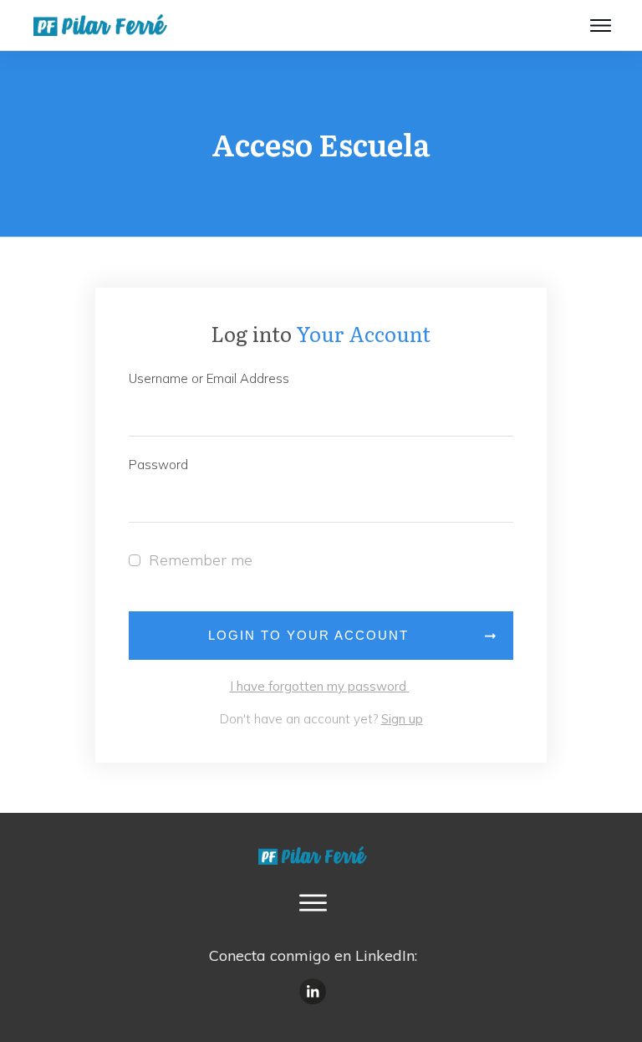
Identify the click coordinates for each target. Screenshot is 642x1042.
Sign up (402, 719)
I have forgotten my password (320, 686)
